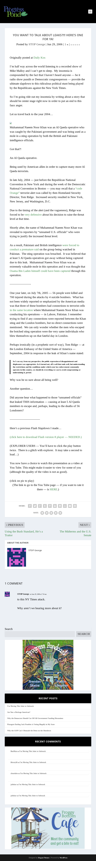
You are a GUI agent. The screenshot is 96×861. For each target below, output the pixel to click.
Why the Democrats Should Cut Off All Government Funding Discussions (35, 718)
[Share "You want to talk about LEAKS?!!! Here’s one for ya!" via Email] (69, 505)
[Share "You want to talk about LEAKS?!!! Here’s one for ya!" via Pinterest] (49, 505)
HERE (53, 489)
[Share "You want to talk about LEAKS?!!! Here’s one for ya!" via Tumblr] (44, 505)
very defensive (33, 214)
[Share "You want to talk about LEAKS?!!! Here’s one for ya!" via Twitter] (34, 505)
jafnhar (13, 784)
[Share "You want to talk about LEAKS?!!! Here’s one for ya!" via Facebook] (29, 505)
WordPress (63, 858)
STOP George (37, 44)
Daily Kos (39, 57)
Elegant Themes (43, 858)
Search (9, 629)
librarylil (14, 762)
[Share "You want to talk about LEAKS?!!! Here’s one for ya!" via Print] (74, 505)
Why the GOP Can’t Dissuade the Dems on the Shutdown (29, 731)
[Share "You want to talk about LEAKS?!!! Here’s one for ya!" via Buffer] (59, 505)
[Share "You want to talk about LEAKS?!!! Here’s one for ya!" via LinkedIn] (54, 505)
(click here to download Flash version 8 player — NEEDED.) (46, 437)
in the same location (21, 310)
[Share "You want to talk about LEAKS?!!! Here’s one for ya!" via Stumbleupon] (64, 505)
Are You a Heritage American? (18, 712)
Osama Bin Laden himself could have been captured (40, 270)
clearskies (14, 773)
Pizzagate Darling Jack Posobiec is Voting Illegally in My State (31, 724)
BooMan (14, 751)
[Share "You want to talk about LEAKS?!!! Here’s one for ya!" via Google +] (39, 505)
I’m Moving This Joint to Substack (20, 706)
